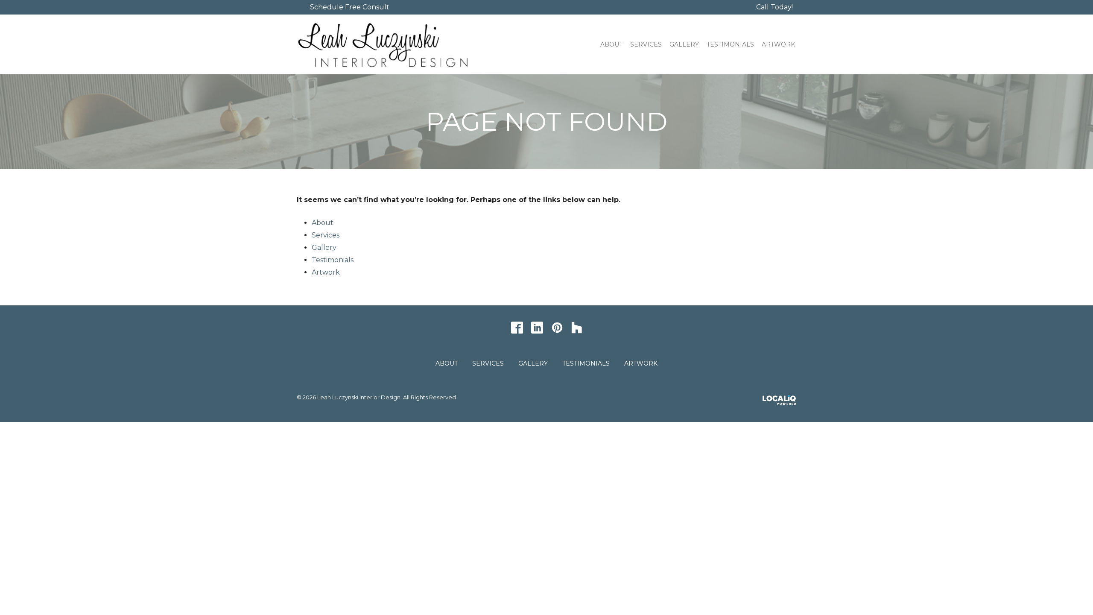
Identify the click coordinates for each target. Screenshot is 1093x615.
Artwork (778, 44)
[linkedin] (537, 327)
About (611, 44)
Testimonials (730, 44)
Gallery (684, 44)
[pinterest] (557, 327)
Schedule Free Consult (349, 7)
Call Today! (774, 7)
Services (646, 44)
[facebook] (517, 327)
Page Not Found (546, 121)
